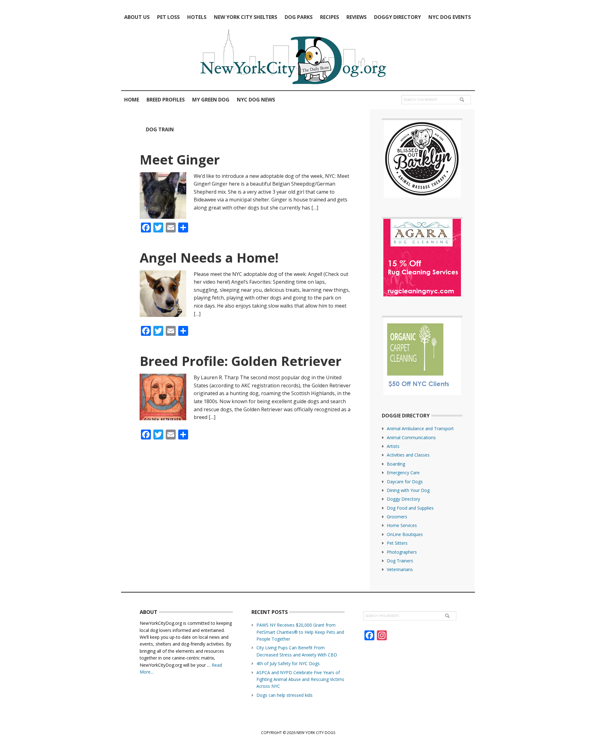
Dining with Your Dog (408, 490)
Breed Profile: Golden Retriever (240, 361)
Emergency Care (403, 472)
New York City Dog (298, 58)
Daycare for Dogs (405, 481)
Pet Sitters (397, 543)
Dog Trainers (400, 561)
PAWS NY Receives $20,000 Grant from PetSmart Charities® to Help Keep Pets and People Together (300, 632)
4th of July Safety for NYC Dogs (288, 663)
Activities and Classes (408, 455)
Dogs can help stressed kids (284, 695)
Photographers (402, 552)
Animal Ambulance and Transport (420, 428)
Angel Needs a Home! (209, 257)
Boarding (396, 464)
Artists (393, 446)
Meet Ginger (180, 159)
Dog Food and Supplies (410, 508)
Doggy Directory (403, 499)
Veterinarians (400, 569)
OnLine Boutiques (405, 534)
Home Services (402, 525)
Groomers (397, 517)
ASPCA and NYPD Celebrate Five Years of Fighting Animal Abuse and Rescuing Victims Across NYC (300, 679)
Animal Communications (411, 437)
